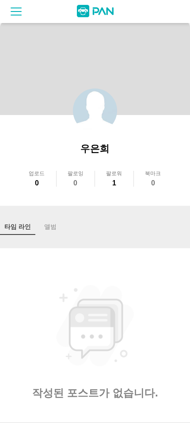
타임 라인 (17, 226)
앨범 (50, 226)
